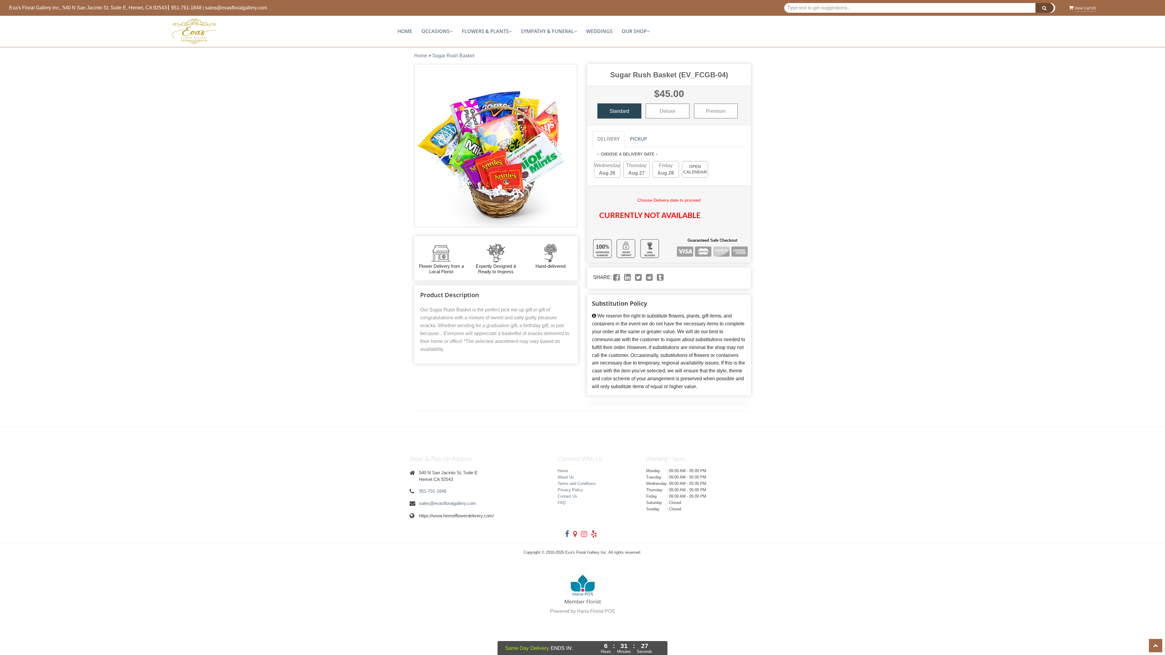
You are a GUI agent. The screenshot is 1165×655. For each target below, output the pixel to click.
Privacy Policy (570, 490)
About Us (566, 477)
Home (404, 31)
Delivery (608, 139)
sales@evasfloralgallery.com (236, 7)
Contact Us (567, 496)
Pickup (638, 139)
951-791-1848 (186, 7)
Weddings (599, 31)
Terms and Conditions (577, 483)
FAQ (562, 502)
